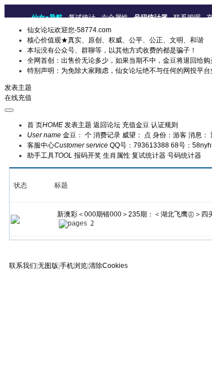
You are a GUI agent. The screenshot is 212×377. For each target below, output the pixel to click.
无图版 (48, 266)
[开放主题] (15, 219)
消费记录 (106, 135)
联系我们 (22, 266)
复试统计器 (149, 155)
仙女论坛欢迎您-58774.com (69, 30)
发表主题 (18, 88)
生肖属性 (116, 155)
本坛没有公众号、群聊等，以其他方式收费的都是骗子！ (112, 50)
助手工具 (49, 155)
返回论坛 (106, 125)
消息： (198, 135)
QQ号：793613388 (139, 145)
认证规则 (164, 125)
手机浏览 (73, 266)
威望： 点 (136, 135)
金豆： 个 (77, 135)
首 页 (45, 125)
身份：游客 (170, 135)
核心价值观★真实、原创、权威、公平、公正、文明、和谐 (115, 40)
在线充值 (18, 98)
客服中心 (67, 145)
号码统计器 (184, 155)
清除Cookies (108, 266)
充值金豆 (135, 125)
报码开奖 (87, 155)
